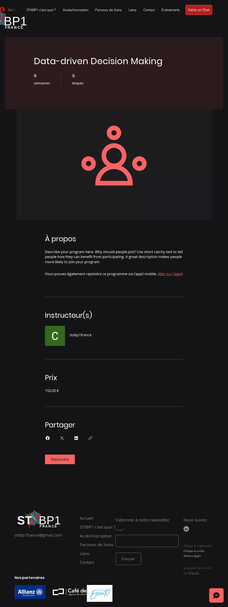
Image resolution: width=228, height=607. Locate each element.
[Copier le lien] (90, 438)
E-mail (119, 529)
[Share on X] (62, 438)
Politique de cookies (194, 551)
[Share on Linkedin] (76, 438)
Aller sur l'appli (170, 273)
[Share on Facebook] (47, 438)
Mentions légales (192, 556)
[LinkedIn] (186, 529)
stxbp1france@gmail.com (38, 535)
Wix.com (194, 573)
